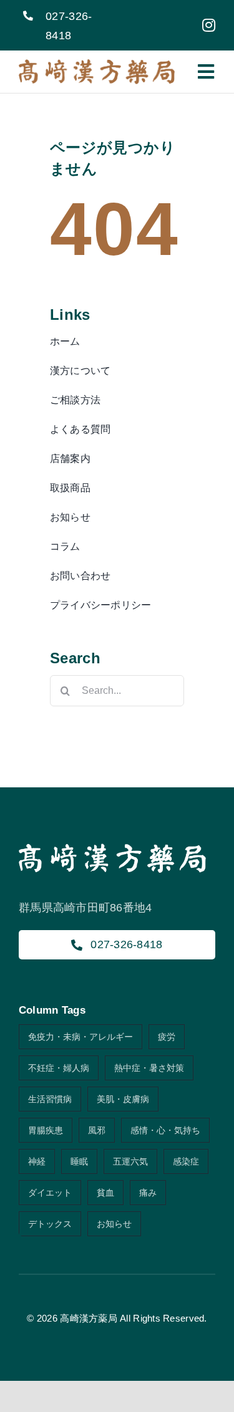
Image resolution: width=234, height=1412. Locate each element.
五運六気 (130, 1161)
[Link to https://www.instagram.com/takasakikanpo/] (208, 24)
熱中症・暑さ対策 (149, 1068)
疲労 (166, 1037)
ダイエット (50, 1193)
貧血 (105, 1193)
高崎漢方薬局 (88, 1318)
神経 (37, 1161)
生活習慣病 (50, 1099)
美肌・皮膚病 (123, 1099)
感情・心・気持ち (165, 1130)
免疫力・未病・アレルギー (80, 1037)
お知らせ (114, 1224)
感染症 (186, 1161)
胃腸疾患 (45, 1130)
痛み (148, 1193)
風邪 (96, 1130)
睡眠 (79, 1161)
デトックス (50, 1224)
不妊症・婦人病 (58, 1068)
